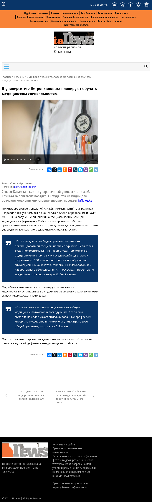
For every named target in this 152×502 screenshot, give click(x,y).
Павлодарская (87, 21)
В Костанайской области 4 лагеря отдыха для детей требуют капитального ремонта (71, 397)
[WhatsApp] (91, 169)
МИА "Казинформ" (25, 186)
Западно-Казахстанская (75, 17)
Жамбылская (53, 17)
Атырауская (121, 13)
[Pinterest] (70, 169)
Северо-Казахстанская (110, 21)
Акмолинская (70, 13)
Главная (6, 76)
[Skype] (80, 169)
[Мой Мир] (59, 169)
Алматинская (105, 13)
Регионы (19, 76)
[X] (54, 169)
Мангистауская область (64, 21)
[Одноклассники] (65, 169)
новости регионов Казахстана (67, 49)
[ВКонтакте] (49, 169)
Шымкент (55, 13)
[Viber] (85, 169)
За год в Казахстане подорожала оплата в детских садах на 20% (31, 395)
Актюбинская (88, 13)
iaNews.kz (84, 200)
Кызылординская (39, 21)
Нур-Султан (30, 13)
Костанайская (128, 17)
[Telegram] (96, 169)
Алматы (43, 13)
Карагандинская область (104, 17)
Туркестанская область (76, 25)
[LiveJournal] (75, 169)
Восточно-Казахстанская (29, 17)
